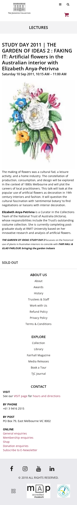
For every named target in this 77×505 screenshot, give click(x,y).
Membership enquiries (18, 437)
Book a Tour (38, 367)
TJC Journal (38, 373)
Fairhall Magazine (38, 355)
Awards (38, 287)
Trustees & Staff (38, 299)
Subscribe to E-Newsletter (20, 450)
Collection (38, 343)
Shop (6, 442)
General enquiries (15, 433)
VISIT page (20, 396)
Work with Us (38, 305)
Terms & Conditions (38, 324)
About (38, 281)
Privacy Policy (38, 318)
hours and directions (46, 396)
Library (38, 349)
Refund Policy (39, 311)
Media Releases (38, 361)
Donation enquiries (15, 446)
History (38, 293)
